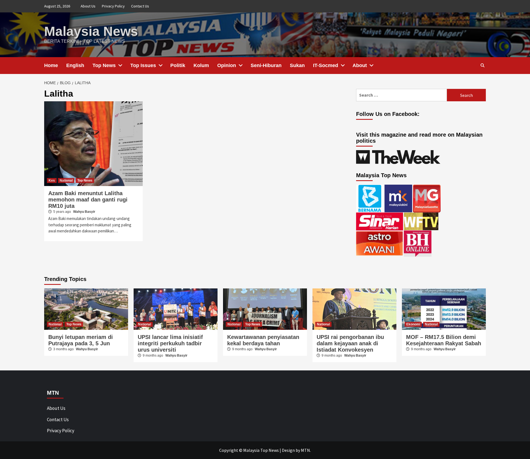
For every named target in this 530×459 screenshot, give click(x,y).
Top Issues (143, 65)
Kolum (201, 65)
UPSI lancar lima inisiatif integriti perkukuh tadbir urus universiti (170, 343)
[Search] (482, 65)
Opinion (226, 65)
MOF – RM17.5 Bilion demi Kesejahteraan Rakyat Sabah (443, 340)
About (360, 65)
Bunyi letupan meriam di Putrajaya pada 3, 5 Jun (80, 340)
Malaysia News (91, 31)
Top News (104, 65)
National (66, 180)
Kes (52, 180)
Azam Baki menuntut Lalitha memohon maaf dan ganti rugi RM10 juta (88, 199)
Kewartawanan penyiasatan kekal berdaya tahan (263, 340)
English (75, 65)
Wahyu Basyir (84, 212)
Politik (177, 65)
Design (288, 450)
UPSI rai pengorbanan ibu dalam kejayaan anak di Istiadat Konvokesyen (350, 343)
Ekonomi (413, 324)
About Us (88, 6)
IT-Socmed (325, 65)
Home (51, 65)
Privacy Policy (113, 6)
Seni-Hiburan (266, 65)
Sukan (297, 65)
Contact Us (140, 6)
